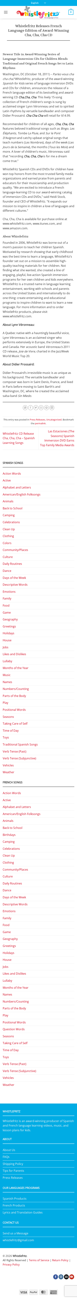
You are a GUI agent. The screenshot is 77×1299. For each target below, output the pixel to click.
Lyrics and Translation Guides (23, 1212)
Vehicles (8, 765)
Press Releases (37, 419)
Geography (10, 619)
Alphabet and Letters (17, 487)
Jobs (5, 647)
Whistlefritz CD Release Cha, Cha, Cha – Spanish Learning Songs (19, 438)
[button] (6, 12)
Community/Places (15, 550)
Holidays (8, 633)
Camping (9, 515)
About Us (9, 1150)
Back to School (12, 508)
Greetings (9, 626)
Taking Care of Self (15, 724)
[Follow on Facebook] (55, 1276)
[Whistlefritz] (38, 12)
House (7, 640)
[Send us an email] (66, 1276)
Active (7, 480)
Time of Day (11, 731)
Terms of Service (39, 1260)
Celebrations (11, 522)
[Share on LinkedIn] (51, 407)
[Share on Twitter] (35, 407)
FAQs (6, 1157)
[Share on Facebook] (30, 407)
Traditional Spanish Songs (20, 744)
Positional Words (14, 710)
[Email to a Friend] (41, 407)
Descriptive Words (15, 585)
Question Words (14, 1029)
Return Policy (60, 1260)
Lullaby (7, 661)
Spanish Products (15, 1199)
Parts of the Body (14, 696)
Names (7, 682)
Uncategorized (54, 419)
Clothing (8, 536)
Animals (8, 501)
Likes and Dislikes (14, 654)
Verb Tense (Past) (14, 751)
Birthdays (9, 835)
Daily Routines (12, 564)
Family (7, 598)
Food (6, 605)
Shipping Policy (13, 1164)
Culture (8, 557)
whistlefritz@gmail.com (18, 1240)
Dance (7, 571)
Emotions (9, 592)
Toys (6, 737)
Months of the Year (15, 668)
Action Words (12, 474)
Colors (7, 543)
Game (7, 612)
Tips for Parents (13, 1171)
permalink (40, 423)
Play (5, 703)
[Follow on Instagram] (61, 1276)
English (34, 2)
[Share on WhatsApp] (25, 407)
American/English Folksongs (21, 494)
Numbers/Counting (16, 689)
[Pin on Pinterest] (46, 407)
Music (7, 675)
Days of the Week (14, 578)
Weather (8, 772)
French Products (14, 1205)
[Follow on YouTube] (71, 1276)
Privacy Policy (11, 1264)
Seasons (8, 717)
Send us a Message (15, 1233)
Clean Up (9, 529)
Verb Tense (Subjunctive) (19, 758)
